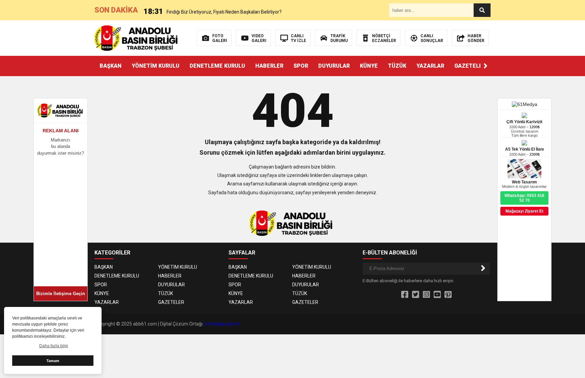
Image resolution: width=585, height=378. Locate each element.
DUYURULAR (334, 66)
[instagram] (426, 294)
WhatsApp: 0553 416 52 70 (524, 198)
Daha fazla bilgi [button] (53, 345)
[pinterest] (448, 294)
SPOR (301, 66)
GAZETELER (470, 66)
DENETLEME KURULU (217, 66)
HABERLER (269, 66)
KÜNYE (369, 66)
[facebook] (404, 294)
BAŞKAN (111, 66)
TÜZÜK (397, 66)
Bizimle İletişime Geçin (60, 293)
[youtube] (437, 294)
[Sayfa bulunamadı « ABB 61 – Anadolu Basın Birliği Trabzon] (137, 37)
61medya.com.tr (222, 324)
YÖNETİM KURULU (155, 66)
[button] (485, 66)
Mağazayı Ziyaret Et (524, 211)
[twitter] (415, 294)
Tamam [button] (52, 361)
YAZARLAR (430, 66)
